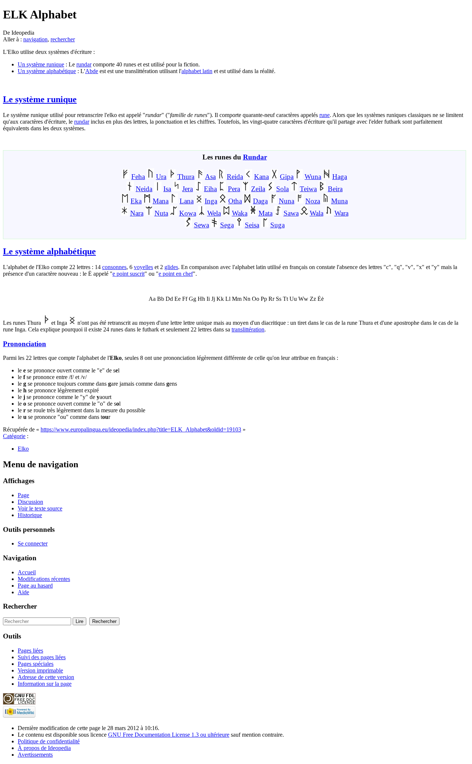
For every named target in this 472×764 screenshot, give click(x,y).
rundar (83, 64)
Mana (161, 201)
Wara (341, 213)
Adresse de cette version (46, 677)
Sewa (201, 225)
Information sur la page (45, 684)
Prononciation (24, 344)
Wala (316, 213)
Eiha (210, 189)
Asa (210, 176)
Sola (282, 189)
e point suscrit (128, 274)
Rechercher (20, 606)
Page (23, 495)
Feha (138, 176)
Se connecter (33, 543)
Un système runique (41, 64)
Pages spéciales (35, 664)
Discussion (30, 502)
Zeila (258, 189)
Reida (235, 176)
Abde (91, 71)
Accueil (27, 572)
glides (171, 267)
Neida (144, 189)
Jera (187, 189)
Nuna (286, 201)
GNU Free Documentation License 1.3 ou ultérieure (168, 735)
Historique (30, 515)
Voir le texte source (40, 508)
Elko (23, 448)
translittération (248, 329)
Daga (260, 201)
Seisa (252, 225)
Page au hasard (35, 585)
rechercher (63, 39)
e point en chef (176, 274)
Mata (265, 213)
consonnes (114, 267)
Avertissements (35, 754)
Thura (185, 176)
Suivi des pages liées (42, 657)
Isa (167, 189)
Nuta (161, 213)
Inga (211, 201)
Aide (23, 592)
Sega (227, 225)
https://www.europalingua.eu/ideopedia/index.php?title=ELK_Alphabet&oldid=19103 (141, 429)
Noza (312, 201)
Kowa (187, 213)
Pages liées (30, 650)
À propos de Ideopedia (44, 748)
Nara (136, 213)
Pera (234, 189)
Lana (187, 201)
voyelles (143, 267)
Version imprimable (40, 670)
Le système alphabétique (49, 251)
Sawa (291, 213)
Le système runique (40, 99)
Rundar (255, 157)
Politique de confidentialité (49, 741)
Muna (339, 201)
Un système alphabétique (47, 71)
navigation (35, 39)
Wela (214, 213)
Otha (235, 201)
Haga (339, 176)
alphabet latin (196, 71)
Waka (239, 213)
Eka (136, 201)
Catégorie (14, 436)
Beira (335, 189)
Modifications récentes (44, 579)
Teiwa (308, 189)
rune (324, 115)
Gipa (287, 176)
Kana (261, 176)
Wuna (313, 176)
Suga (277, 225)
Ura (161, 176)
